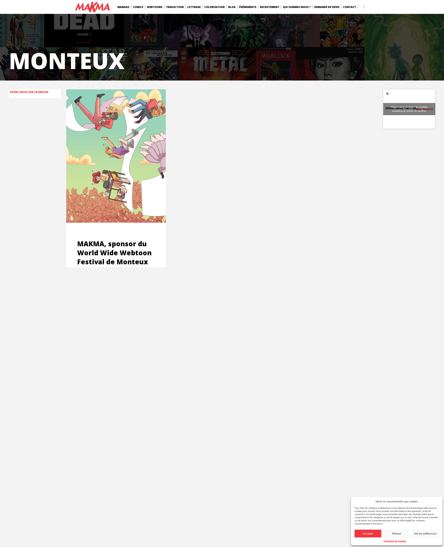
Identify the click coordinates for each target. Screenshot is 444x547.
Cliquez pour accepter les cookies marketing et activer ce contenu (409, 109)
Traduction (175, 7)
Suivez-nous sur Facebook (29, 92)
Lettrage (194, 7)
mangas (123, 7)
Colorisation (214, 7)
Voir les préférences (425, 533)
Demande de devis (326, 7)
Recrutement (269, 7)
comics (138, 7)
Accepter (368, 533)
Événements (247, 7)
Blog (232, 7)
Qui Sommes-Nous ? (297, 7)
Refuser (396, 533)
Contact (349, 7)
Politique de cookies (395, 541)
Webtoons (154, 7)
